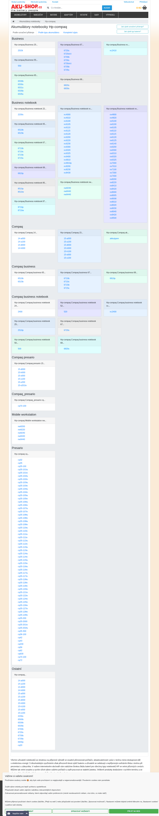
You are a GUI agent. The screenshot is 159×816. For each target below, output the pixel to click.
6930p (20, 742)
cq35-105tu (23, 495)
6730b (66, 57)
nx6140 (113, 144)
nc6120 (67, 134)
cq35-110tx (23, 531)
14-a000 (21, 238)
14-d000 (21, 245)
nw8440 (67, 191)
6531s (20, 88)
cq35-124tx (23, 599)
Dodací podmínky (18, 2)
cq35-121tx (23, 592)
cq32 (20, 460)
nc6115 (67, 131)
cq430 (20, 644)
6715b (20, 155)
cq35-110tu (23, 528)
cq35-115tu (23, 560)
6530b (20, 81)
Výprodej (110, 15)
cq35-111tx (22, 537)
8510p (20, 189)
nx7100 (113, 169)
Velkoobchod (129, 2)
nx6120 (113, 137)
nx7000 (113, 163)
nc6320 (67, 150)
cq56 (20, 647)
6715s (20, 158)
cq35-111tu (23, 534)
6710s (20, 152)
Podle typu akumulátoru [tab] (48, 32)
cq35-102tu (23, 476)
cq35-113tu (23, 547)
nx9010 (113, 202)
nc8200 (67, 166)
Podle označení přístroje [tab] (23, 32)
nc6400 (67, 156)
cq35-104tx (23, 492)
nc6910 (67, 160)
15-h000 (67, 248)
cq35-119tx (23, 586)
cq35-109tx (23, 524)
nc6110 (67, 127)
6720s (66, 50)
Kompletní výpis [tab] (70, 32)
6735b (66, 67)
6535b (20, 91)
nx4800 (113, 114)
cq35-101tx (23, 473)
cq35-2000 (22, 621)
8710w (21, 210)
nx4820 (113, 118)
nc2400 (113, 312)
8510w (21, 192)
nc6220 (67, 140)
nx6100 (113, 124)
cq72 (20, 660)
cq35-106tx (23, 505)
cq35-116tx (23, 570)
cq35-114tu (23, 553)
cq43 (20, 641)
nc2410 (113, 50)
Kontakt (55, 2)
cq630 (20, 654)
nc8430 (67, 173)
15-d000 (67, 245)
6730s (66, 60)
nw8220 (21, 430)
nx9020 (113, 205)
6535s (20, 94)
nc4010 (67, 118)
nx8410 (113, 186)
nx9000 (113, 192)
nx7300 (113, 173)
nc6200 (67, 137)
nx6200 (113, 147)
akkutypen (114, 238)
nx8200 (113, 179)
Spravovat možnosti (80, 811)
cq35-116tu (23, 566)
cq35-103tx (23, 486)
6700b (20, 729)
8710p (20, 207)
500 (19, 349)
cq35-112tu (23, 541)
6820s (66, 85)
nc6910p (68, 163)
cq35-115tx (23, 563)
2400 (20, 312)
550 (19, 66)
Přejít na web (133, 811)
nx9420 (113, 215)
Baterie (53, 15)
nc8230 (67, 169)
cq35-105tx (23, 499)
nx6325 (113, 160)
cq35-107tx (23, 511)
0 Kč (139, 7)
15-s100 (67, 258)
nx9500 (113, 218)
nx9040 (113, 211)
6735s (66, 70)
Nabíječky (38, 15)
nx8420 (113, 189)
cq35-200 (22, 618)
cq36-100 (22, 634)
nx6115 (113, 134)
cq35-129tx (23, 615)
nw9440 (67, 194)
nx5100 (113, 121)
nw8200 (21, 426)
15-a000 (67, 238)
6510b (20, 130)
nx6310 (113, 153)
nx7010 (113, 166)
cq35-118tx (23, 583)
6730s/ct (67, 63)
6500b (20, 719)
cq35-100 (22, 466)
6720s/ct (67, 54)
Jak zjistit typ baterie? (132, 31)
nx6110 (113, 131)
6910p (20, 173)
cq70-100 (22, 406)
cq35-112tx (23, 544)
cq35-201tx (23, 625)
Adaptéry (68, 15)
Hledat (107, 8)
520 (65, 312)
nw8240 (67, 188)
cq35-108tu (23, 515)
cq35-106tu (23, 502)
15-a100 (67, 242)
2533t (20, 50)
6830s (66, 88)
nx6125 (113, 140)
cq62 (20, 650)
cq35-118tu (23, 579)
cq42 (20, 638)
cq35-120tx (23, 589)
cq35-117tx (23, 576)
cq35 (20, 463)
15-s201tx (22, 385)
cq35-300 (22, 631)
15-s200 (21, 382)
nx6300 (113, 150)
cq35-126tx (23, 605)
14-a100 (21, 242)
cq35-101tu (23, 469)
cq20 (20, 745)
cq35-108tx (23, 518)
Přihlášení (143, 2)
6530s (20, 84)
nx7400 (113, 176)
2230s (20, 114)
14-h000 (21, 248)
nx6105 (113, 127)
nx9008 (113, 199)
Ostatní (83, 15)
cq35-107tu (23, 508)
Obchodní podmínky (39, 2)
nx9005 (113, 195)
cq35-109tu (23, 521)
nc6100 (67, 121)
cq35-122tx (23, 596)
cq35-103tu (23, 482)
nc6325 (67, 153)
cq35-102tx (23, 479)
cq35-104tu (23, 489)
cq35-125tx (23, 602)
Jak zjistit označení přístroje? (132, 27)
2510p (20, 330)
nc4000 (67, 114)
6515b (20, 133)
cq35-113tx (23, 550)
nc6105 (67, 124)
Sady (96, 15)
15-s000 (67, 255)
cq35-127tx (23, 608)
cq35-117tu (23, 573)
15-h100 (67, 251)
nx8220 (113, 182)
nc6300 (67, 147)
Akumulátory (20, 15)
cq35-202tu (23, 628)
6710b (20, 148)
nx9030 (113, 208)
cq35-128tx (23, 612)
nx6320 (113, 156)
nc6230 (67, 144)
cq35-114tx (23, 557)
